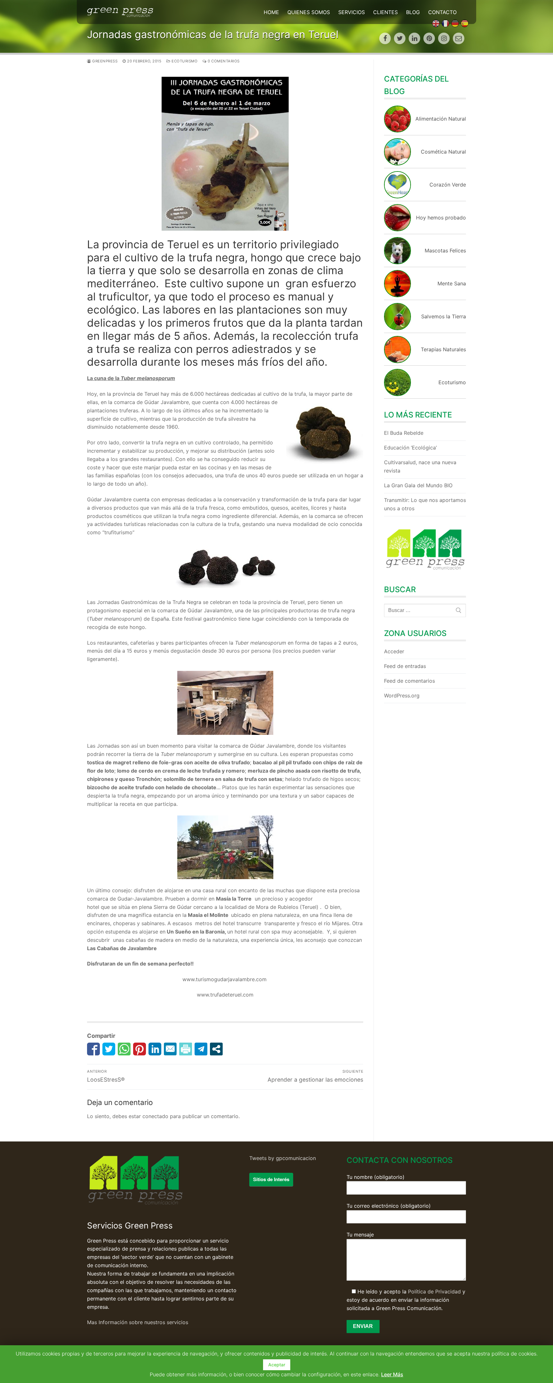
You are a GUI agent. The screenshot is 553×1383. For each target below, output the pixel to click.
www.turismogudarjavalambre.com (225, 979)
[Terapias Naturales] (397, 361)
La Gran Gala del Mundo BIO (418, 485)
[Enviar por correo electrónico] (170, 1049)
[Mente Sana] (397, 295)
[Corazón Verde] (397, 196)
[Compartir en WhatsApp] (124, 1049)
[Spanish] (465, 23)
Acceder (394, 651)
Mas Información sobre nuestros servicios (137, 1322)
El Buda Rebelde (403, 433)
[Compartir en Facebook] (93, 1049)
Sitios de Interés (271, 1179)
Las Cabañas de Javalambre (122, 948)
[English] (436, 23)
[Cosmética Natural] (397, 163)
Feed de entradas (405, 666)
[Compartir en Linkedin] (154, 1049)
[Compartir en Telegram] (201, 1049)
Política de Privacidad (434, 1291)
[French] (445, 23)
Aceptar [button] (276, 1364)
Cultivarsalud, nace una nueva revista (420, 466)
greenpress (104, 61)
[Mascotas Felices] (397, 262)
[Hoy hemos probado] (397, 229)
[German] (455, 23)
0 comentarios (223, 61)
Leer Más (392, 1374)
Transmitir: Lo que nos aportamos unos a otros (425, 504)
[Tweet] (108, 1049)
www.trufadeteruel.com (225, 994)
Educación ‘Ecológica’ (410, 447)
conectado (155, 1116)
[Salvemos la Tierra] (397, 328)
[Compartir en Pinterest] (139, 1049)
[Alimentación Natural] (397, 130)
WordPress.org (402, 695)
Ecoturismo (184, 61)
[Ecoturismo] (397, 394)
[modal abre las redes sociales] (216, 1049)
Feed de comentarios (409, 681)
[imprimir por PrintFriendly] (185, 1049)
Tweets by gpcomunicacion (282, 1158)
